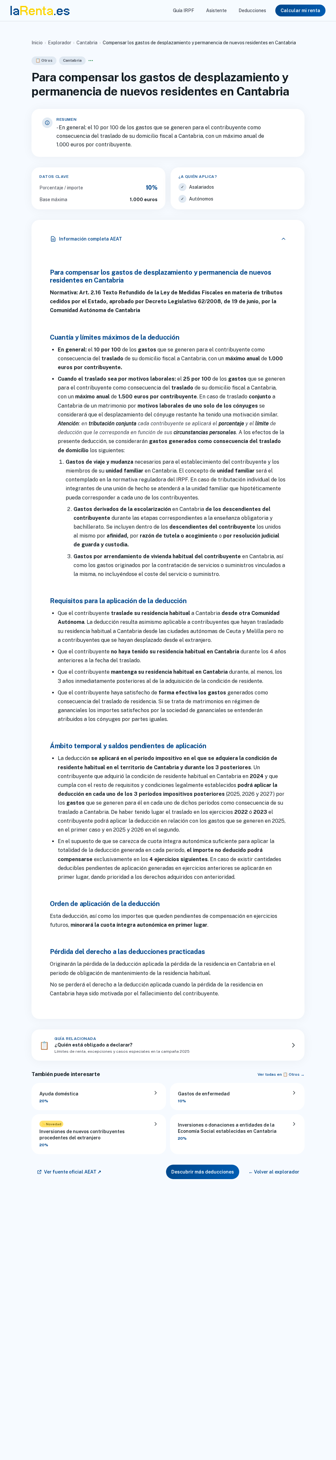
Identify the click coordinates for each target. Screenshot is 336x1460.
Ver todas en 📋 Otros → (281, 1074)
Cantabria (86, 42)
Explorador (59, 42)
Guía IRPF (183, 10)
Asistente (216, 10)
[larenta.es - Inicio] (40, 10)
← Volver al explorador (273, 1171)
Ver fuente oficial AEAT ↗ (72, 1171)
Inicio (37, 42)
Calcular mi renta (300, 10)
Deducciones (252, 10)
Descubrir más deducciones (202, 1171)
